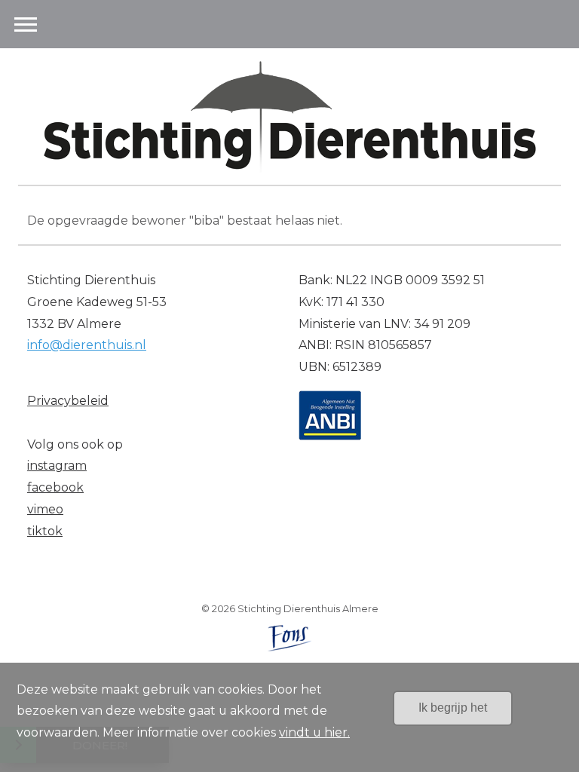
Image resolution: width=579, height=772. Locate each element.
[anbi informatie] (330, 414)
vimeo (45, 509)
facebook (55, 487)
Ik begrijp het (452, 707)
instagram (57, 465)
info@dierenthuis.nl (86, 345)
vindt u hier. (314, 732)
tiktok (45, 531)
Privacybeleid (68, 401)
